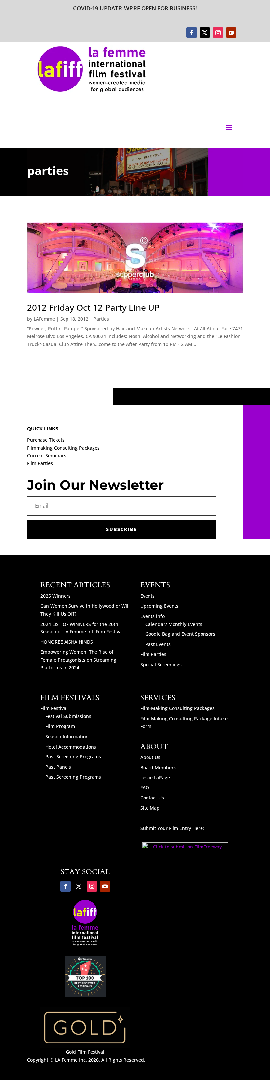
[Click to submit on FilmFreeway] (185, 850)
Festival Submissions (68, 716)
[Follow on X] (205, 32)
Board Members (158, 767)
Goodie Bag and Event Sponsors (180, 634)
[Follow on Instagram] (218, 32)
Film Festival (54, 708)
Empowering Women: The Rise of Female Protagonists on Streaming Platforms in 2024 (78, 660)
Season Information (67, 736)
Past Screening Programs (73, 756)
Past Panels (58, 767)
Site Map (150, 808)
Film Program (60, 726)
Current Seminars (46, 456)
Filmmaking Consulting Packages (63, 448)
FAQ (144, 787)
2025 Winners (55, 596)
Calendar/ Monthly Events (173, 624)
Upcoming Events (159, 606)
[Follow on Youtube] (231, 32)
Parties (101, 319)
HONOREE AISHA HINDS (66, 642)
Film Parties (40, 463)
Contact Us (152, 798)
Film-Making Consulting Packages (177, 708)
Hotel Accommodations (70, 747)
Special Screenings (161, 664)
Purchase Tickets (46, 440)
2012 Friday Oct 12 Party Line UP (93, 307)
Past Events (158, 644)
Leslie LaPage (155, 777)
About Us (150, 757)
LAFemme (44, 319)
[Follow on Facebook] (191, 32)
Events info (152, 616)
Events (147, 596)
